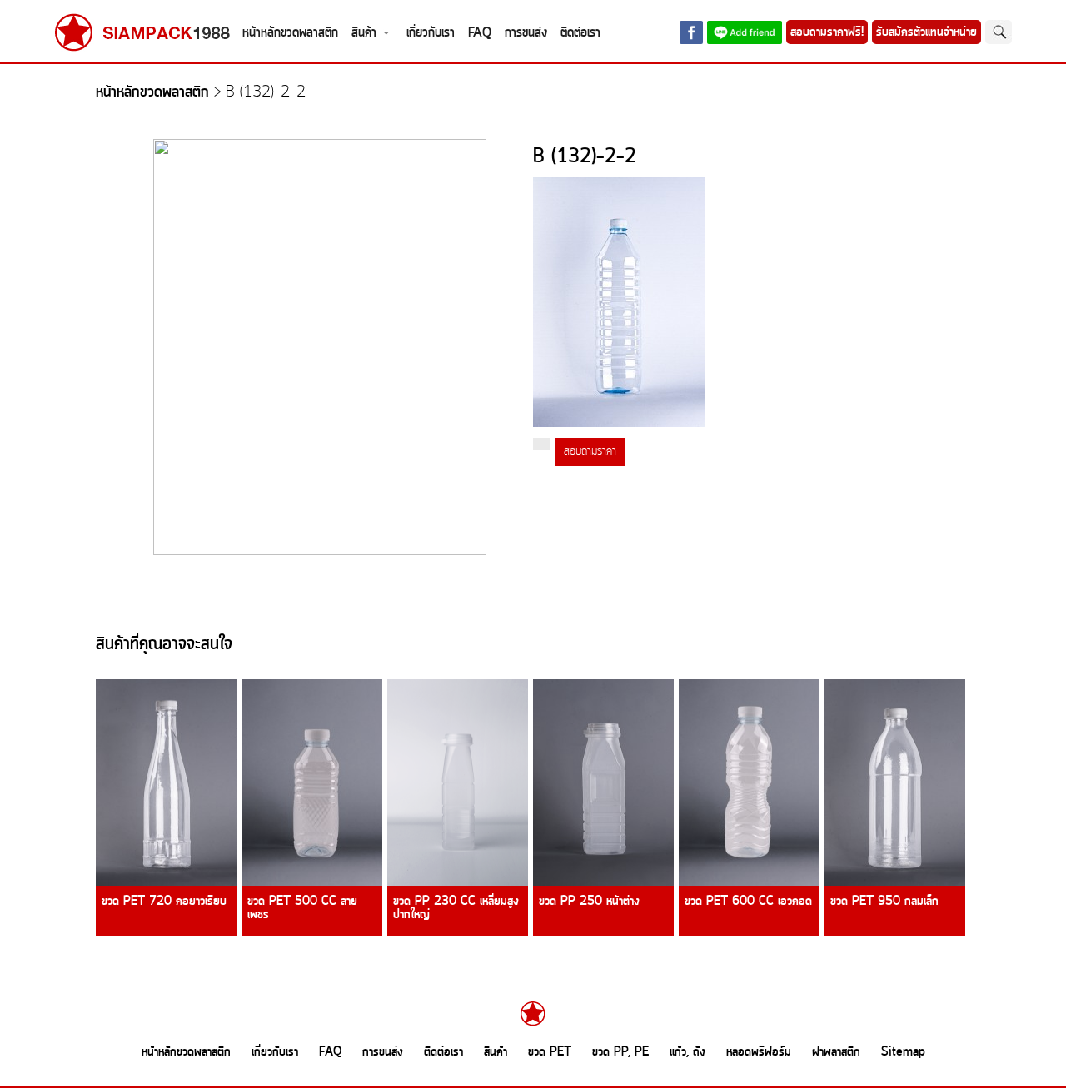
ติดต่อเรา (580, 32)
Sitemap (903, 1052)
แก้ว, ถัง (687, 1052)
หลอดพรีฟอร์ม (758, 1052)
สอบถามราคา (590, 451)
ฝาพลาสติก (836, 1052)
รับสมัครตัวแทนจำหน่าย (926, 32)
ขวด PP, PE (620, 1052)
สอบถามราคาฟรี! (827, 32)
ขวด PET (549, 1052)
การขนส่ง (526, 32)
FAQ (479, 32)
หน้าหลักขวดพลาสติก (290, 32)
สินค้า (363, 32)
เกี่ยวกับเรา (430, 32)
